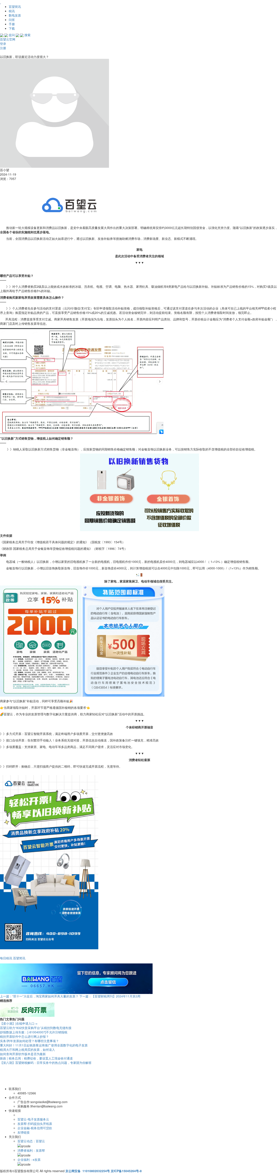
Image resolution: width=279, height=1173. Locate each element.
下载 (12, 28)
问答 (12, 19)
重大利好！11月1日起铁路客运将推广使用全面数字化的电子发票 (44, 1045)
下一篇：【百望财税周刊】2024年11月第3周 (109, 996)
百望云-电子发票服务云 (33, 1119)
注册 (3, 48)
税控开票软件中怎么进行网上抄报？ (24, 1036)
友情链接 (23, 1132)
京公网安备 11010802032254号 (87, 1171)
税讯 (12, 11)
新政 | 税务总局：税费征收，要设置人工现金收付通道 (36, 1058)
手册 (12, 24)
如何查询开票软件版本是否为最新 (23, 1054)
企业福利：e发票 (29, 1159)
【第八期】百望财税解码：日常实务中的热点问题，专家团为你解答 (46, 1062)
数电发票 (15, 15)
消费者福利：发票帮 (31, 1150)
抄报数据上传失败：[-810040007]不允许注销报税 (33, 1032)
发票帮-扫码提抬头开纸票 (34, 1123)
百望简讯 (15, 6)
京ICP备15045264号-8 (126, 1171)
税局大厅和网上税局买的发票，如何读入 (27, 1049)
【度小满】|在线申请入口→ (18, 1023)
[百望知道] (22, 2)
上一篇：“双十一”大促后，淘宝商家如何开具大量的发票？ (39, 996)
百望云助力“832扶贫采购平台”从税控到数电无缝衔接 (35, 1028)
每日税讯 (6, 958)
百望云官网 (7, 39)
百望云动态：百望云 (31, 1141)
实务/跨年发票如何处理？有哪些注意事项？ (29, 1041)
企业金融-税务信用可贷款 (34, 1128)
